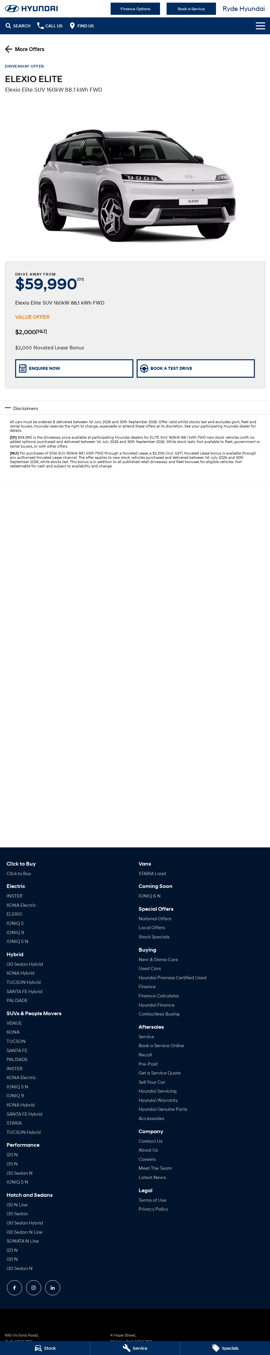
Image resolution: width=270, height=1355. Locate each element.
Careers (147, 1159)
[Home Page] (31, 8)
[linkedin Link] (53, 1288)
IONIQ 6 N (150, 895)
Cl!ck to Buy (19, 873)
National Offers (155, 918)
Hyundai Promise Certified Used (172, 977)
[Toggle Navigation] (260, 25)
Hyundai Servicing (157, 1091)
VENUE (14, 1023)
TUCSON (16, 1041)
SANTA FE (17, 1050)
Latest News (152, 1177)
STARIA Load (152, 873)
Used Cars (150, 968)
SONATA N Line (23, 1241)
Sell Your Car (152, 1082)
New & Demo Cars (158, 959)
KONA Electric (21, 905)
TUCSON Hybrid (24, 982)
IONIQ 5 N (17, 941)
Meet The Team (155, 1168)
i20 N (12, 1154)
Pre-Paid (148, 1064)
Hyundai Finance (157, 1005)
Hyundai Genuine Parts (163, 1109)
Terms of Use (152, 1200)
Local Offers (152, 927)
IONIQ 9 (15, 932)
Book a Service (191, 8)
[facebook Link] (14, 1288)
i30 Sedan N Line (24, 1232)
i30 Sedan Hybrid (25, 964)
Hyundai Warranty (158, 1100)
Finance (147, 986)
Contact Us (151, 1141)
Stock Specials (154, 936)
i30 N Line (17, 1204)
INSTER (14, 895)
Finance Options (135, 8)
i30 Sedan (17, 1213)
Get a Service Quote (160, 1072)
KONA (13, 1032)
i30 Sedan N (20, 1173)
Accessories (151, 1118)
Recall (145, 1054)
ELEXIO (14, 914)
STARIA (14, 1123)
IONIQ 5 (15, 923)
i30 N (12, 1163)
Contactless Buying (159, 1013)
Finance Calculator (159, 995)
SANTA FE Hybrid (24, 991)
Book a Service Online (161, 1045)
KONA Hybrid (21, 973)
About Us (148, 1150)
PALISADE (17, 1000)
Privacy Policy (153, 1209)
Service (146, 1036)
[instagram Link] (33, 1288)
